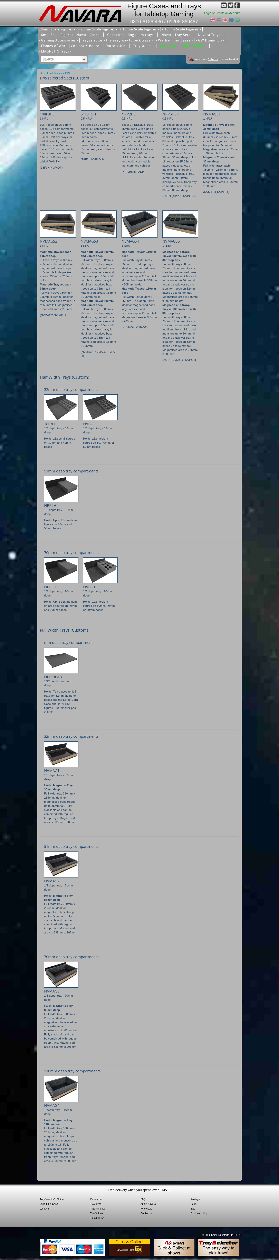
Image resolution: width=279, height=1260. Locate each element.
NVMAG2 (51, 880)
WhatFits (44, 1208)
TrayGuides (96, 1213)
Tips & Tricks (97, 1218)
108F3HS (47, 114)
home (81, 12)
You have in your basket (216, 59)
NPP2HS (129, 114)
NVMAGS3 (89, 241)
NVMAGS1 (212, 114)
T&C (193, 1208)
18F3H (49, 423)
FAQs (143, 1199)
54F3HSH (88, 114)
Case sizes (96, 1199)
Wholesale (146, 1208)
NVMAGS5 (171, 241)
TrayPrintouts (97, 1208)
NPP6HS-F (171, 114)
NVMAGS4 (130, 241)
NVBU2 (89, 423)
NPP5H (50, 586)
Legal (194, 1204)
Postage (195, 1199)
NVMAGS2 (48, 241)
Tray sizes (95, 1204)
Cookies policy (199, 1213)
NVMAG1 (51, 770)
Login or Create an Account (222, 13)
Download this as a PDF (55, 73)
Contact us (146, 1213)
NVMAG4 (51, 1105)
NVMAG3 (51, 991)
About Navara (148, 1204)
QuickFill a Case (49, 1204)
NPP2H (50, 505)
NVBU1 (89, 586)
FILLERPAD (53, 676)
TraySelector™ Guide (52, 1199)
